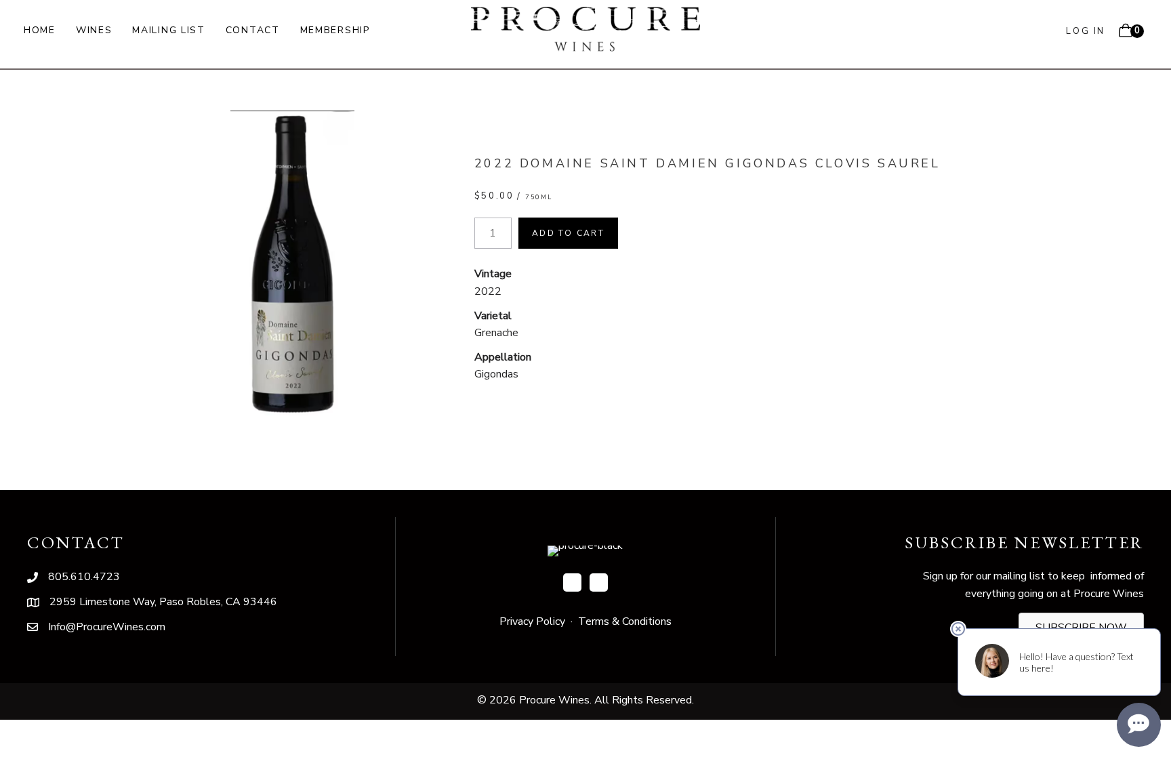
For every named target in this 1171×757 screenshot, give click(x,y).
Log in (1085, 31)
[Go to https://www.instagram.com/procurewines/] (599, 582)
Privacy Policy (532, 621)
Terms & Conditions (625, 621)
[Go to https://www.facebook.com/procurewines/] (572, 582)
